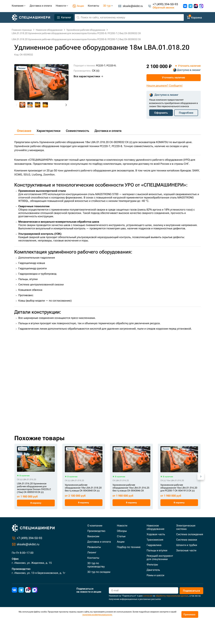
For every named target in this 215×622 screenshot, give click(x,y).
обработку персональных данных (172, 595)
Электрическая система (185, 527)
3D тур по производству (96, 565)
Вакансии (93, 536)
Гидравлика (154, 545)
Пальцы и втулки (157, 550)
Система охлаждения (189, 534)
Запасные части (186, 550)
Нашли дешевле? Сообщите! (164, 85)
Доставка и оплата (108, 130)
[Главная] (32, 17)
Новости (122, 525)
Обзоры (122, 531)
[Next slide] (66, 105)
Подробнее (186, 112)
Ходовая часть (156, 534)
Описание (24, 130)
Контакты (93, 557)
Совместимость (77, 130)
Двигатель (153, 569)
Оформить (161, 112)
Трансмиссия (155, 539)
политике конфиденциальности (97, 614)
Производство (96, 531)
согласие (147, 595)
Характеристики (48, 130)
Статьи (121, 536)
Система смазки (186, 539)
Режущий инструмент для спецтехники (160, 557)
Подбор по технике (129, 547)
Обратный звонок (163, 7)
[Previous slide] (16, 105)
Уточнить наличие (173, 77)
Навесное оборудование (155, 527)
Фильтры (152, 564)
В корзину (35, 503)
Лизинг (91, 552)
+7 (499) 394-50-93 (165, 4)
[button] (22, 105)
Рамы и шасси (155, 575)
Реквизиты (94, 547)
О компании (94, 525)
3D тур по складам (98, 571)
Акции (120, 541)
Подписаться (191, 590)
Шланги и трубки (186, 545)
